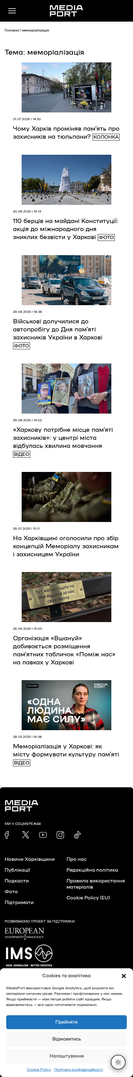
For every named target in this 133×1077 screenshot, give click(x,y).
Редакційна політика (92, 870)
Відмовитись (66, 1039)
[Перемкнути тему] (118, 1062)
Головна (12, 30)
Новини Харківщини (30, 859)
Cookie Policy (39, 1069)
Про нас (76, 859)
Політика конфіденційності (78, 1069)
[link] (8, 834)
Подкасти (17, 880)
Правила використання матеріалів (95, 884)
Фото (11, 891)
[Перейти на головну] (66, 11)
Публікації (17, 870)
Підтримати (19, 902)
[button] (124, 976)
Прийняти (66, 1022)
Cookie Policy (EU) (88, 897)
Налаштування (66, 1056)
